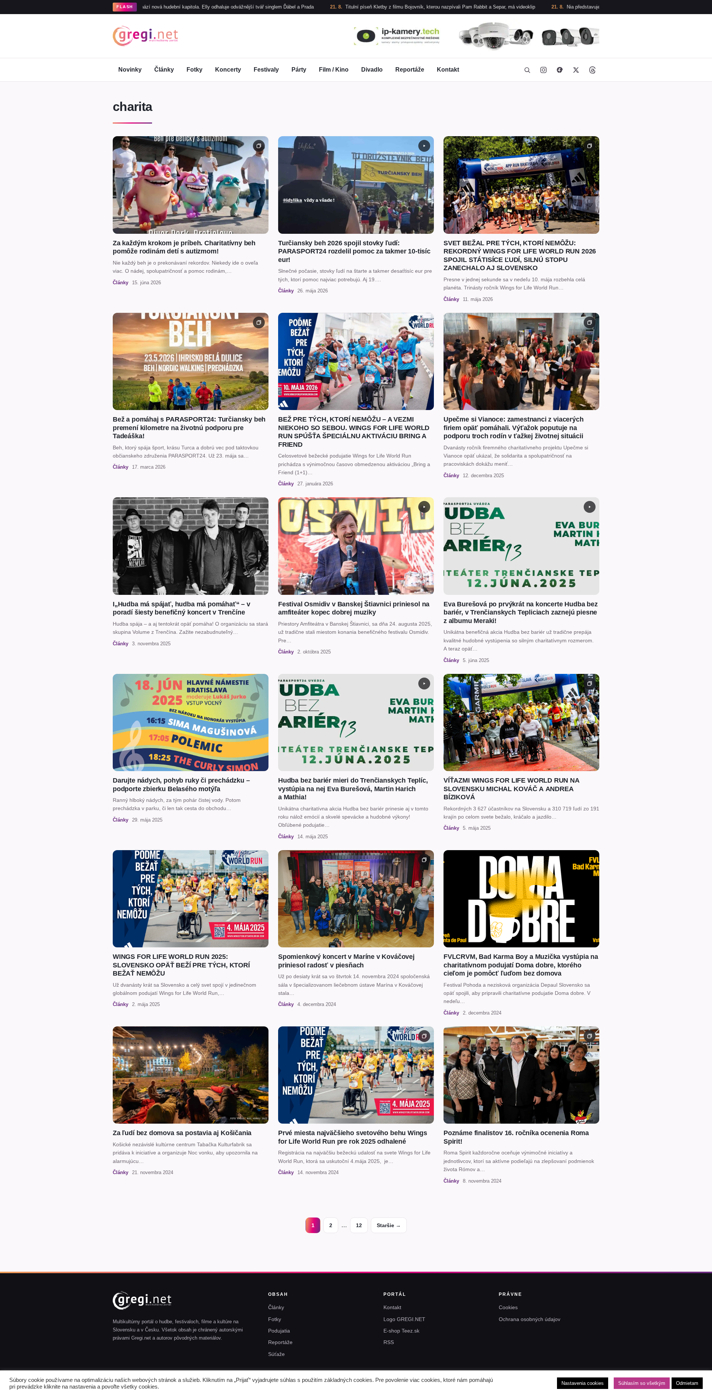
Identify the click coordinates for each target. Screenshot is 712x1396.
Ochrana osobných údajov (529, 1319)
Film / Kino (334, 69)
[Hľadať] (527, 70)
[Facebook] (560, 70)
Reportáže (409, 69)
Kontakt (448, 69)
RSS (388, 1342)
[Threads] (592, 70)
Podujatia (279, 1331)
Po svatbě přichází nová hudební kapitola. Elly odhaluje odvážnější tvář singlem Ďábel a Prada (143, 7)
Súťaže (276, 1354)
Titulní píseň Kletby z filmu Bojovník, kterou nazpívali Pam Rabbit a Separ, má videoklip (371, 7)
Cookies (508, 1307)
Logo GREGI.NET (404, 1319)
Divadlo (372, 69)
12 (359, 1225)
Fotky (194, 69)
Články (164, 69)
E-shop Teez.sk (401, 1331)
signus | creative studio (574, 1385)
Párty (298, 69)
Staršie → (389, 1225)
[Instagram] (543, 70)
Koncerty (228, 69)
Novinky (130, 69)
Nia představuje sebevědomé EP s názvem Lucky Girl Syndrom (567, 7)
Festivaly (266, 69)
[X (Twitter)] (576, 70)
